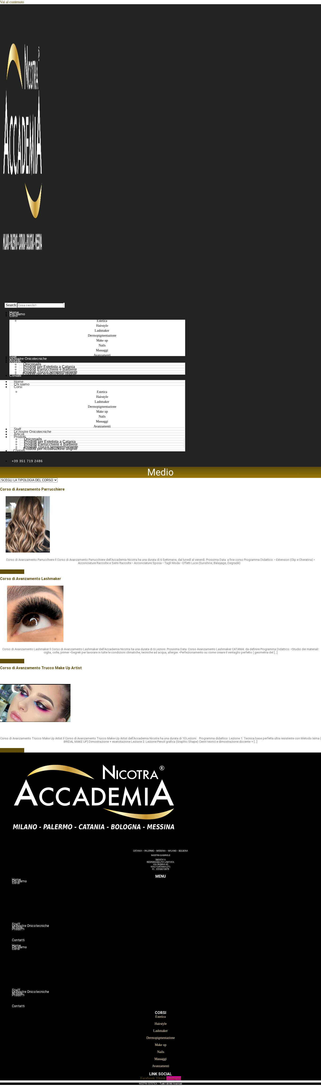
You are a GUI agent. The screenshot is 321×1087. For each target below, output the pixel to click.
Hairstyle (170, 893)
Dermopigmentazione (169, 902)
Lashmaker (169, 897)
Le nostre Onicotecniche (32, 432)
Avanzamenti (102, 355)
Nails (170, 912)
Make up (170, 907)
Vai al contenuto (12, 2)
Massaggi (170, 917)
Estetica (170, 888)
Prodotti (15, 362)
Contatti (15, 375)
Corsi (13, 316)
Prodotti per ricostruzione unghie (50, 374)
